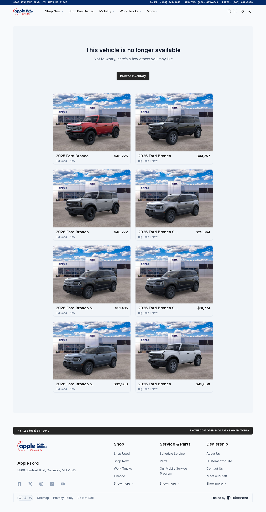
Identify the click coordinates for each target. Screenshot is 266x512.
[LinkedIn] (52, 484)
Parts (163, 461)
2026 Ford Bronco (154, 156)
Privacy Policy (63, 498)
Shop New (121, 461)
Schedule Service (172, 454)
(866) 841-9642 (170, 2)
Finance (119, 476)
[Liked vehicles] (242, 11)
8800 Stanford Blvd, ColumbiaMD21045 (40, 2)
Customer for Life (219, 461)
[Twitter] (30, 484)
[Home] (23, 11)
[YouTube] (63, 484)
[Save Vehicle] (126, 97)
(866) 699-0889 (242, 2)
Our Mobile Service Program (173, 471)
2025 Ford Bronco (72, 156)
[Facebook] (19, 484)
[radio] (20, 497)
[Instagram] (41, 484)
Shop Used (122, 454)
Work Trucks (123, 468)
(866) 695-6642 (208, 2)
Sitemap (43, 498)
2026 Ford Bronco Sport (159, 232)
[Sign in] (249, 11)
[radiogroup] (25, 497)
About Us (213, 454)
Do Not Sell (86, 498)
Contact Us (215, 468)
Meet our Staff (217, 476)
